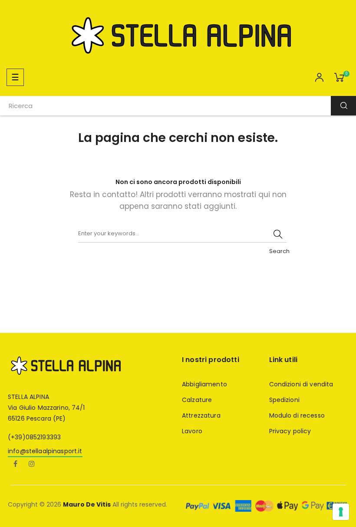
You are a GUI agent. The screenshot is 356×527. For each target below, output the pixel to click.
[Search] (278, 234)
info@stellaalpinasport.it (45, 451)
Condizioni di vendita (301, 384)
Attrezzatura (201, 415)
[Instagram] (31, 464)
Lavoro (192, 431)
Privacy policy (290, 431)
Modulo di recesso (297, 415)
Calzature (197, 399)
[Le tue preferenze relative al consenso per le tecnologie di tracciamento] (341, 512)
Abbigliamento (204, 384)
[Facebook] (15, 464)
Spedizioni (284, 399)
